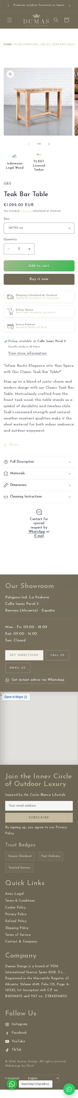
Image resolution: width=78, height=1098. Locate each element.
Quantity (10, 239)
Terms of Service (18, 935)
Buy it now (39, 279)
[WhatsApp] (69, 1089)
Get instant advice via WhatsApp (38, 680)
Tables (45, 44)
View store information (27, 353)
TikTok (16, 1050)
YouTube (18, 1041)
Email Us (18, 668)
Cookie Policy (15, 907)
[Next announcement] (70, 6)
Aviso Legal (14, 894)
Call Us (57, 655)
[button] (9, 20)
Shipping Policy (17, 928)
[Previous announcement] (8, 6)
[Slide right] (49, 144)
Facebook (19, 1033)
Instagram (20, 1024)
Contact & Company (21, 941)
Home (8, 44)
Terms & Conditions (20, 900)
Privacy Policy (15, 914)
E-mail (39, 536)
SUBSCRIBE (39, 817)
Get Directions (24, 655)
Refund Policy (16, 921)
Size (7, 218)
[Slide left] (29, 144)
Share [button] (14, 445)
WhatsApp (37, 531)
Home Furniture (26, 44)
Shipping (26, 211)
